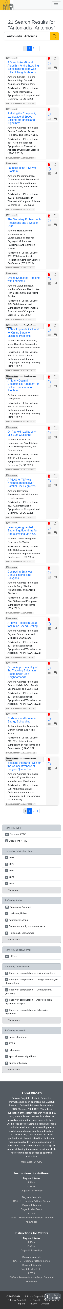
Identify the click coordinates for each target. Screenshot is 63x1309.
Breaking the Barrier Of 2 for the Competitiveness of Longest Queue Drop (24, 766)
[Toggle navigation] (56, 4)
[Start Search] (54, 36)
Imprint (21, 1303)
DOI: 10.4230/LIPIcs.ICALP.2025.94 (20, 421)
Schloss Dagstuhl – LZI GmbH (41, 1296)
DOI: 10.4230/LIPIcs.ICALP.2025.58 (20, 371)
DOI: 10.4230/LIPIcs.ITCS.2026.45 (20, 209)
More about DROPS (31, 1161)
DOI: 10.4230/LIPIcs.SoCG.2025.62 (20, 470)
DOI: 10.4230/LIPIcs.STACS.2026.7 (20, 158)
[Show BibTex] (55, 68)
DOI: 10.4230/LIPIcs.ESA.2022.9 (19, 613)
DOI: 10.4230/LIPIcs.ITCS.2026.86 (20, 268)
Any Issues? (56, 1296)
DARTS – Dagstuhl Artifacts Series (31, 1201)
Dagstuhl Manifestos (31, 1209)
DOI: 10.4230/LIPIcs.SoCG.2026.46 (20, 103)
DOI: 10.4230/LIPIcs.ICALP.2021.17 (20, 804)
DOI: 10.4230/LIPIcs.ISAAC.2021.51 (20, 753)
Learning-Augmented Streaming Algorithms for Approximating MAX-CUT (23, 530)
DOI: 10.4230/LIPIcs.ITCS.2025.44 (20, 561)
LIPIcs (31, 1182)
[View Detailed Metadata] (49, 63)
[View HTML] (55, 59)
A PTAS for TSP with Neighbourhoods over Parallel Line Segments (21, 482)
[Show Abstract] (49, 68)
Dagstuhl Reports (31, 1205)
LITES (31, 1213)
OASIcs (31, 1186)
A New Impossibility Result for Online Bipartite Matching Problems (23, 332)
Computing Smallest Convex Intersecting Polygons (20, 574)
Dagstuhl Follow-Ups (31, 1190)
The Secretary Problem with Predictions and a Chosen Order (24, 222)
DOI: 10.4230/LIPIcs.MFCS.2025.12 (20, 319)
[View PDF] (49, 59)
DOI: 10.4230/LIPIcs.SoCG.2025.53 (20, 517)
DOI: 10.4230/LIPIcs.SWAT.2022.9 (19, 657)
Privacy (33, 1303)
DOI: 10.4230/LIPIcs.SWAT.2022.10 (20, 708)
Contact (45, 1303)
